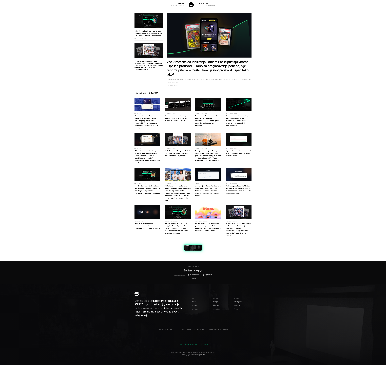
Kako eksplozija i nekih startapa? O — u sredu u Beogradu (148, 33)
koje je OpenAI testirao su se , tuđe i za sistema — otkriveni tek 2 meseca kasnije (208, 191)
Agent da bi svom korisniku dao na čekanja (239, 153)
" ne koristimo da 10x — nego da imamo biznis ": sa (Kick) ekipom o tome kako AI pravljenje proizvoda (148, 65)
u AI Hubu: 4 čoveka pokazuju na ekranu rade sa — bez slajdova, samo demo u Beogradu (207, 120)
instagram (238, 302)
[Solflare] (187, 270)
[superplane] (194, 275)
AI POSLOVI (203, 3)
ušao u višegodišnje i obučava (147, 226)
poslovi (195, 305)
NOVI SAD (181, 6)
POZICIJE (201, 6)
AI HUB (181, 3)
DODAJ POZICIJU (210, 6)
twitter (236, 309)
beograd (216, 302)
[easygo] (198, 270)
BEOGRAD (173, 6)
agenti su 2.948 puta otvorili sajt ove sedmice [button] (193, 344)
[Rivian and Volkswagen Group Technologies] (180, 275)
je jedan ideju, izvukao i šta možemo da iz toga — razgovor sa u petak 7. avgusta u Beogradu (177, 228)
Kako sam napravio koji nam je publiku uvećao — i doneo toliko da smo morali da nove (237, 120)
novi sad (216, 305)
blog (194, 302)
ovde (202, 355)
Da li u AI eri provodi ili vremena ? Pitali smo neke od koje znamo (177, 153)
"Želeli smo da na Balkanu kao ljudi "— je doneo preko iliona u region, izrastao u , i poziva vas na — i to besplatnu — (178, 193)
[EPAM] (193, 278)
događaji (216, 309)
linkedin (237, 305)
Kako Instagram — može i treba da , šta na (177, 118)
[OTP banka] (206, 275)
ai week (195, 309)
